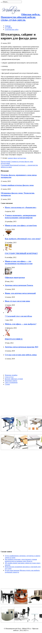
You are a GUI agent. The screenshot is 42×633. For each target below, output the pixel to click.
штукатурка (22, 158)
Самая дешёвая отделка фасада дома (17, 185)
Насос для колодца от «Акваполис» (20, 207)
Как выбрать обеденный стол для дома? (23, 239)
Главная (7, 26)
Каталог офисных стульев (14, 379)
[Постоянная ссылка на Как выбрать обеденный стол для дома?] (8, 235)
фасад (16, 158)
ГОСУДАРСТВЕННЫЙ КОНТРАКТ (21, 253)
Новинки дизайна (11, 375)
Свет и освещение (11, 382)
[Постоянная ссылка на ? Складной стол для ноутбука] (8, 312)
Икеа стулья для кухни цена (17, 301)
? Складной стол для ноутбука (18, 316)
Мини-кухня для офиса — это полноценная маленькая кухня (18, 262)
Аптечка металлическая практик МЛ (21, 347)
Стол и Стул (9, 377)
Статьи (7, 384)
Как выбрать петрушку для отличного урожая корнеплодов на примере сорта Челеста (21, 560)
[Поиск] (1, 2)
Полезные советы (11, 380)
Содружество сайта (11, 29)
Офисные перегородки (15, 277)
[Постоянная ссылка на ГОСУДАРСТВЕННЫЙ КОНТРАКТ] (8, 250)
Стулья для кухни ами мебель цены (21, 355)
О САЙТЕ (8, 28)
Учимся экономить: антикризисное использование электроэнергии (20, 216)
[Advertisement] (16, 367)
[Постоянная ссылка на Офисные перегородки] (8, 274)
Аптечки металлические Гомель (19, 285)
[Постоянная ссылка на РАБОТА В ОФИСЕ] (7, 335)
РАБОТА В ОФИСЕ (14, 339)
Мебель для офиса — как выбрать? (20, 324)
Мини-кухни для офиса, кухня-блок (21, 225)
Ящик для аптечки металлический (20, 293)
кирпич (10, 158)
